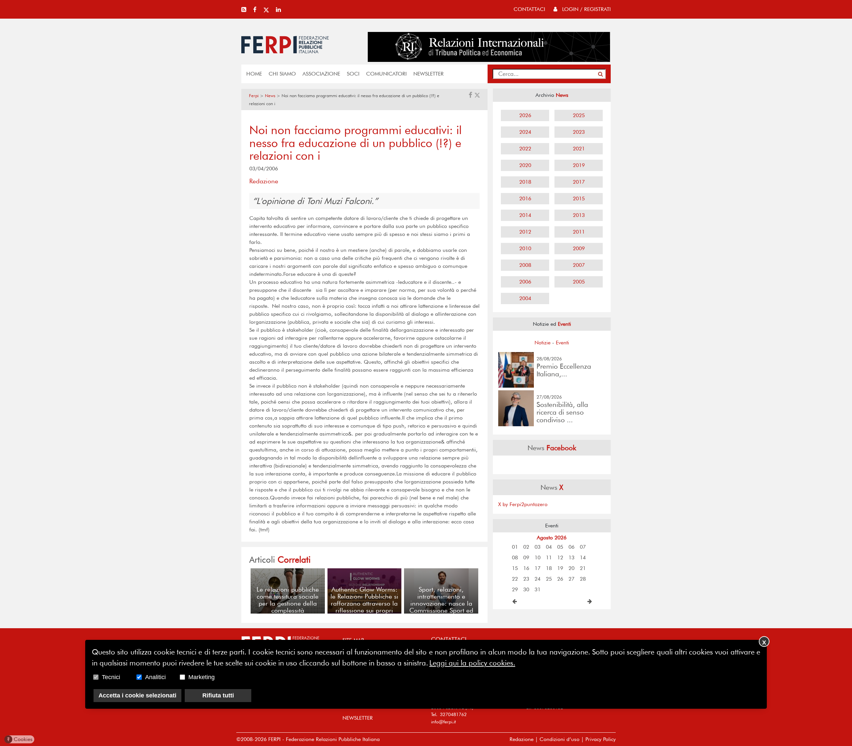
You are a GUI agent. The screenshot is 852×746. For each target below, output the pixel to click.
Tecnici (111, 677)
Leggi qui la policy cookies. (472, 662)
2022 (525, 148)
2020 (525, 165)
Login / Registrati (585, 9)
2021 (579, 148)
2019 (579, 165)
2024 (525, 132)
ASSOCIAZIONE (321, 74)
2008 (525, 265)
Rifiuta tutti (218, 695)
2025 (579, 115)
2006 (525, 282)
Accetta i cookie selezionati (137, 695)
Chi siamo (282, 74)
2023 (579, 132)
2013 (579, 215)
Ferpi (254, 95)
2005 (579, 282)
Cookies (20, 739)
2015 (579, 198)
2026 (525, 115)
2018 (525, 182)
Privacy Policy (600, 739)
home (254, 74)
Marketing (201, 677)
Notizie (542, 342)
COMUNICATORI (386, 74)
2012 (525, 232)
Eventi (562, 342)
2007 (579, 265)
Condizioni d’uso (559, 739)
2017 (579, 182)
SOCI (353, 74)
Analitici (155, 677)
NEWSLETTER (428, 74)
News (270, 95)
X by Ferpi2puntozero (522, 504)
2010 (525, 248)
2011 (579, 232)
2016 (525, 198)
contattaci (529, 9)
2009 (579, 248)
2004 (525, 298)
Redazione (521, 739)
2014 (525, 215)
